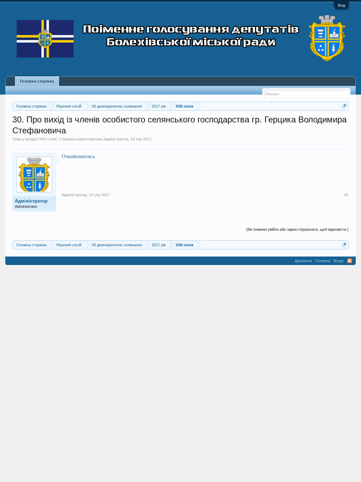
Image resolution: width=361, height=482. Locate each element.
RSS (349, 260)
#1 (346, 195)
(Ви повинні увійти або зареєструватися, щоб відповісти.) (297, 229)
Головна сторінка (37, 81)
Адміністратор (115, 139)
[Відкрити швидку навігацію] (344, 106)
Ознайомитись (78, 156)
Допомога (303, 261)
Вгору (339, 261)
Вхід (341, 5)
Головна (323, 261)
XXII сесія (47, 139)
